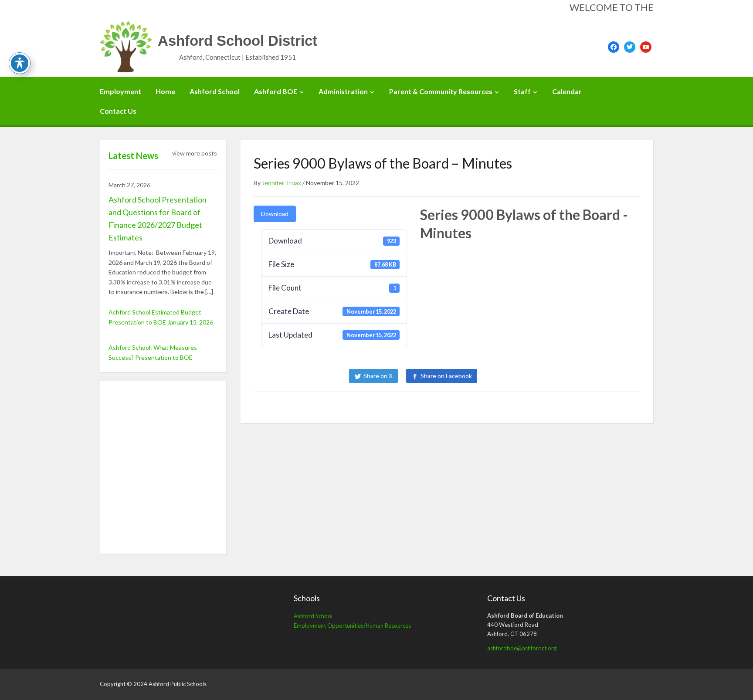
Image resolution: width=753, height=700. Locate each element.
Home (165, 91)
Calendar (567, 91)
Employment (120, 91)
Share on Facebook (446, 375)
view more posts (194, 153)
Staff (522, 91)
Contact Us (118, 111)
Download (274, 213)
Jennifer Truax (281, 182)
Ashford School (215, 91)
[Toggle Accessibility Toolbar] (19, 63)
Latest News (133, 155)
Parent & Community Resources (440, 91)
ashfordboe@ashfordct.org (521, 648)
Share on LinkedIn (515, 375)
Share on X (378, 375)
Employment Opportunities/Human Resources (352, 625)
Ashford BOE (275, 91)
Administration (343, 91)
